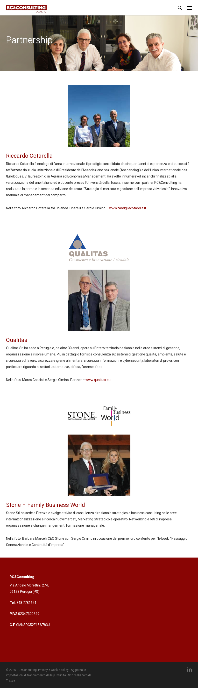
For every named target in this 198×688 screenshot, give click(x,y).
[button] (189, 7)
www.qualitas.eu (98, 380)
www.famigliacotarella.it (127, 208)
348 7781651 (26, 603)
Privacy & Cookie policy (53, 670)
